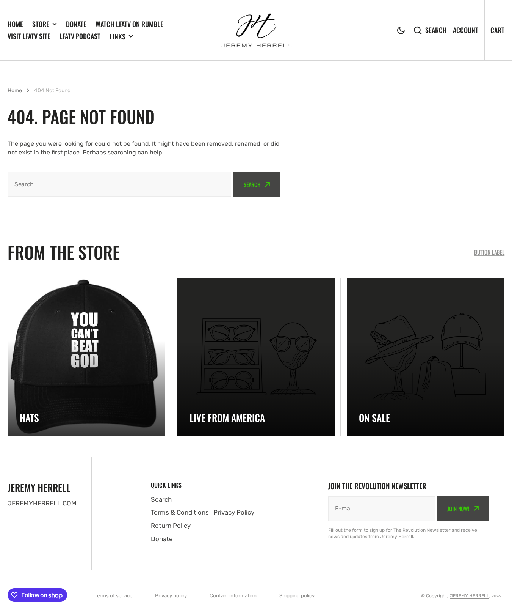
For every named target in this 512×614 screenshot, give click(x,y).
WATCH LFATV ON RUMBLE (129, 24)
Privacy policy (171, 595)
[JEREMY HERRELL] (256, 30)
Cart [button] (497, 30)
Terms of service (113, 595)
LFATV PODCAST (79, 36)
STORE (40, 24)
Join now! (458, 508)
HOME (15, 24)
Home (15, 90)
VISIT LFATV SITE (29, 36)
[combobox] (119, 184)
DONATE (76, 24)
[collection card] (86, 357)
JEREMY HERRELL (469, 595)
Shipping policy (297, 595)
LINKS (117, 36)
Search (436, 30)
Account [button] (465, 30)
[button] (401, 30)
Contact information (233, 595)
